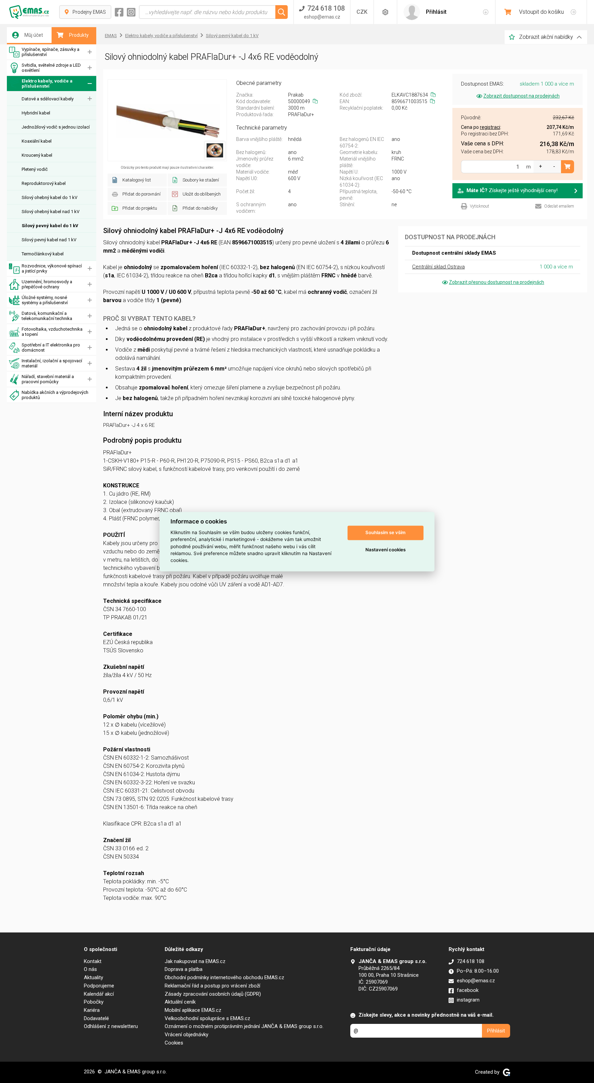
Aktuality (93, 977)
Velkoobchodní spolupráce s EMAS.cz (207, 1018)
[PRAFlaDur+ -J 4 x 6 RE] (167, 120)
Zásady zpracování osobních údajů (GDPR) (213, 994)
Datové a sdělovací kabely (48, 98)
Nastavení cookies (385, 550)
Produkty (79, 35)
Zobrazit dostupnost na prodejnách (521, 96)
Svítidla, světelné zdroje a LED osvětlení (51, 68)
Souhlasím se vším (385, 532)
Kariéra (92, 1010)
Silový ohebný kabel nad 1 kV (50, 211)
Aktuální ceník (180, 1002)
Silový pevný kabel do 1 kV (50, 225)
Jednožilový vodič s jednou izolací (56, 127)
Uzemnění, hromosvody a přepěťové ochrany (47, 284)
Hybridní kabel (36, 112)
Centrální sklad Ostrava (438, 267)
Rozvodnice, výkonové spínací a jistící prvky (52, 268)
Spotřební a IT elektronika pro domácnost (51, 347)
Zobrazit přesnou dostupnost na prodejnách (496, 282)
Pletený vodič (35, 169)
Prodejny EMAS (89, 12)
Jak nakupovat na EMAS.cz (195, 961)
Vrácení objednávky (186, 1034)
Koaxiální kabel (37, 141)
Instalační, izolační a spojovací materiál (52, 363)
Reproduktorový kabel (44, 183)
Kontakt (92, 961)
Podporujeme (99, 986)
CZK (361, 12)
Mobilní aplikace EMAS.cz (193, 1010)
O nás (90, 969)
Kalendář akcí (99, 994)
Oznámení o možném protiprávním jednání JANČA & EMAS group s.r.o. (244, 1026)
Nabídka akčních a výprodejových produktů (55, 395)
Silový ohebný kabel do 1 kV (49, 197)
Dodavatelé (96, 1018)
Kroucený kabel (37, 155)
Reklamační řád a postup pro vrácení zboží (212, 986)
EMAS (111, 35)
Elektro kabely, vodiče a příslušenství (47, 83)
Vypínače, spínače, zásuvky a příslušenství (50, 52)
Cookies (174, 1043)
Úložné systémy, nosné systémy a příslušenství (45, 300)
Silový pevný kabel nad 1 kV (49, 239)
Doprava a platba (183, 969)
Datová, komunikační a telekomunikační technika (47, 316)
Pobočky (93, 1002)
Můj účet (33, 35)
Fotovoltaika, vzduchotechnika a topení (52, 332)
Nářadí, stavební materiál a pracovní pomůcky (48, 379)
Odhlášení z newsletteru (111, 1026)
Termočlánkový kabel (43, 253)
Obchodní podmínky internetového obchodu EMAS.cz (224, 977)
